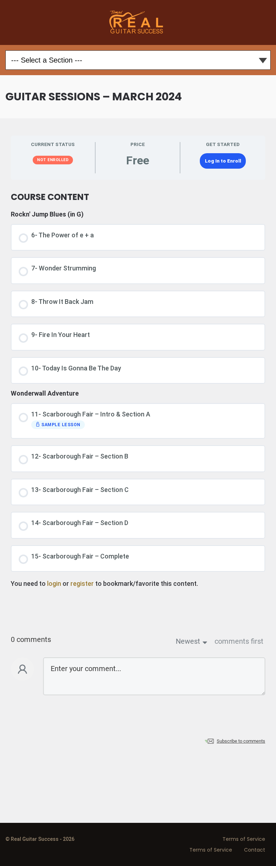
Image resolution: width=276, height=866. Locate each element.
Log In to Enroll (223, 161)
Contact (254, 849)
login (54, 583)
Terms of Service (243, 839)
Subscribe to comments (241, 741)
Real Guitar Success (138, 22)
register (82, 583)
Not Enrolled (53, 160)
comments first (239, 641)
